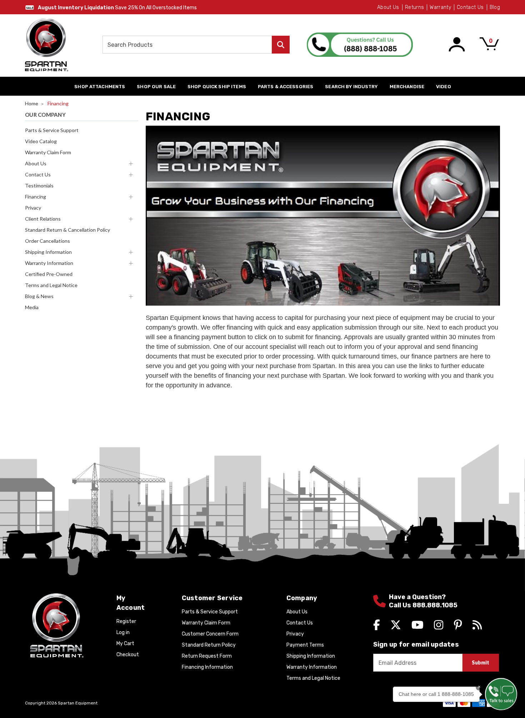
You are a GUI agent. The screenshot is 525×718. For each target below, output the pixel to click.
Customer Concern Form (210, 634)
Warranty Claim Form (48, 152)
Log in (123, 632)
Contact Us (470, 7)
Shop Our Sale (156, 86)
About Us (388, 7)
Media (32, 307)
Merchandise (407, 86)
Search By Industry (351, 86)
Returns (414, 7)
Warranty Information (49, 263)
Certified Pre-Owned (48, 274)
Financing (35, 197)
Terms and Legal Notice (51, 285)
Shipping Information (48, 252)
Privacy (33, 208)
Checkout (127, 655)
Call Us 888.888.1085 (423, 605)
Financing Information (207, 667)
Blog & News (39, 296)
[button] (501, 694)
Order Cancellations (47, 241)
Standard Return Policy (209, 645)
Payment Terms (305, 645)
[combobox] (196, 45)
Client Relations (43, 219)
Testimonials (39, 185)
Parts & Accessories (285, 86)
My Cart (125, 644)
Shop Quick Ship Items (217, 86)
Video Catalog (41, 141)
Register (126, 621)
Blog (495, 7)
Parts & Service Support (52, 130)
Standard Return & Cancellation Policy (67, 230)
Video (443, 86)
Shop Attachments (99, 86)
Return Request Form (207, 656)
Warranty (440, 7)
